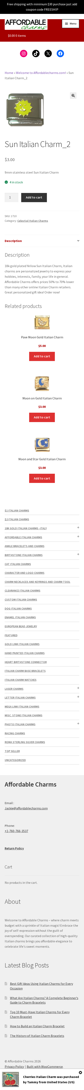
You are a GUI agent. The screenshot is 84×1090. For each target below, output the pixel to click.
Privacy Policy (14, 1066)
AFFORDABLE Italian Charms (23, 537)
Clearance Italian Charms (22, 590)
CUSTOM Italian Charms (21, 599)
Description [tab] (13, 241)
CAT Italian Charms (18, 564)
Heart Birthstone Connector (26, 662)
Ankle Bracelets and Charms (24, 546)
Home (9, 73)
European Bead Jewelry (21, 626)
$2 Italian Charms (17, 519)
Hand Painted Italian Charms (25, 653)
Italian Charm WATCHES (20, 680)
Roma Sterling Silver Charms (25, 742)
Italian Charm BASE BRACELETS (25, 671)
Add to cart (34, 197)
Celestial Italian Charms (32, 221)
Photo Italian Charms (20, 724)
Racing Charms (15, 733)
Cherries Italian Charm (39, 1077)
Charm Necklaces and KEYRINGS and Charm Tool (37, 582)
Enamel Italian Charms (20, 617)
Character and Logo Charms (24, 573)
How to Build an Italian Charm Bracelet (37, 1026)
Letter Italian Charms (20, 697)
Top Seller (12, 751)
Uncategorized (15, 760)
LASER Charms (14, 689)
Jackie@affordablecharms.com (26, 808)
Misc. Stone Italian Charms (23, 715)
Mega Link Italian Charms (22, 706)
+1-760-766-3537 (16, 831)
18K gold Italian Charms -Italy (26, 528)
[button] (73, 95)
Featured (11, 635)
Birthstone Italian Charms (24, 555)
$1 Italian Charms (17, 510)
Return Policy (14, 848)
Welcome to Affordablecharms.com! (41, 73)
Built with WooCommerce (45, 1066)
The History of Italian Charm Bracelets (37, 1036)
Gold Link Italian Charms (22, 644)
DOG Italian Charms (18, 608)
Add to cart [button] (42, 356)
